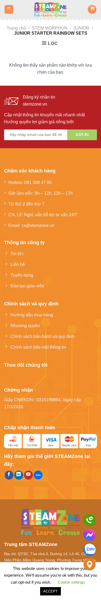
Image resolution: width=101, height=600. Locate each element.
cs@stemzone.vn (38, 225)
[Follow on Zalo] (38, 475)
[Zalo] (89, 550)
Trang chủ (16, 28)
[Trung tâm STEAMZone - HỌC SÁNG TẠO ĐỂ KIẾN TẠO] (50, 9)
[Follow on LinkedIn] (18, 475)
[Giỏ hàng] (92, 9)
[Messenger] (89, 535)
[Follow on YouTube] (28, 475)
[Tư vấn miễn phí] (89, 520)
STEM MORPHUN (50, 28)
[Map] (89, 564)
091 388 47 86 (38, 182)
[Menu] (9, 9)
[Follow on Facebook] (9, 475)
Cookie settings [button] (71, 582)
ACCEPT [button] (50, 591)
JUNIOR (81, 28)
